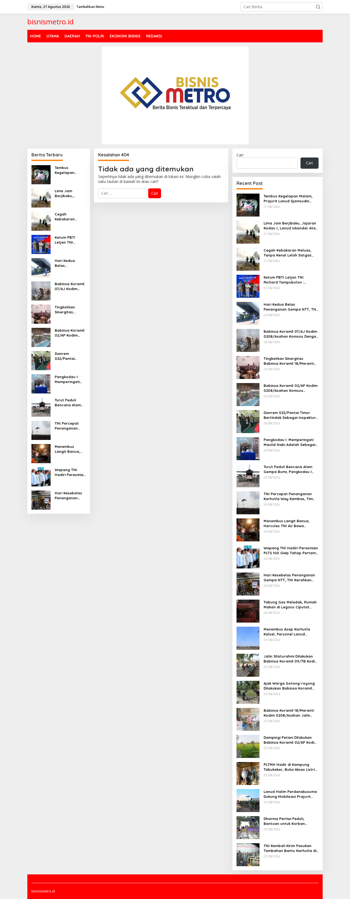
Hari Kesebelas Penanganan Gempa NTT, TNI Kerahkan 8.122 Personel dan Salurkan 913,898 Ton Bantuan (70, 495)
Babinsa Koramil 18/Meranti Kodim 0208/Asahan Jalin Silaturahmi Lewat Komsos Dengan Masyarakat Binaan (289, 713)
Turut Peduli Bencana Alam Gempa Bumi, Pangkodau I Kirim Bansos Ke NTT (69, 402)
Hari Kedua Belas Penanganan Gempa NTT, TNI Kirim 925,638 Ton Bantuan (70, 263)
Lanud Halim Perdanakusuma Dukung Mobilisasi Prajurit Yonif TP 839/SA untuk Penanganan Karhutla (290, 794)
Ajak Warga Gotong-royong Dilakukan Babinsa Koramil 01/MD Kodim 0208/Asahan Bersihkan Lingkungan (289, 686)
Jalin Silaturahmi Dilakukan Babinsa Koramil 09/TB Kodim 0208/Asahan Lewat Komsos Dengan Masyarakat (291, 659)
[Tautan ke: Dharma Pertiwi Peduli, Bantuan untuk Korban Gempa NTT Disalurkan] (248, 827)
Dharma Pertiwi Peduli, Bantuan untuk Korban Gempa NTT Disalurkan (284, 821)
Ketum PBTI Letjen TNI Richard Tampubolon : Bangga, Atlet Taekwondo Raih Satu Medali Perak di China (69, 240)
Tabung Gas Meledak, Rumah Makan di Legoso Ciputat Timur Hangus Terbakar (290, 604)
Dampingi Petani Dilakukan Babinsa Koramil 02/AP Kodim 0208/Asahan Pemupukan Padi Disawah (290, 740)
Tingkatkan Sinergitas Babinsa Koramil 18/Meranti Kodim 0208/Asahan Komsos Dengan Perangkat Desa (69, 309)
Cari (240, 154)
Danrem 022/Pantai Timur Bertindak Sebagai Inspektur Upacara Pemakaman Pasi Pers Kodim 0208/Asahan (70, 356)
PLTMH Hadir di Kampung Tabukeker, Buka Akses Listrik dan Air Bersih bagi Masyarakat (290, 767)
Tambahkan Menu (90, 6)
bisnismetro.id (50, 22)
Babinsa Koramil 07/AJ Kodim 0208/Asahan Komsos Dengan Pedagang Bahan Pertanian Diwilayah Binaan (70, 286)
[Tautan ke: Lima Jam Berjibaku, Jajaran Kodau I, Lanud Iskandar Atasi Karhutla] (41, 197)
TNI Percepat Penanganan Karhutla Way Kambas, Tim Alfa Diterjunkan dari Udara (69, 426)
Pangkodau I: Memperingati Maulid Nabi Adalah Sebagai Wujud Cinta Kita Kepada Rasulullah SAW (70, 379)
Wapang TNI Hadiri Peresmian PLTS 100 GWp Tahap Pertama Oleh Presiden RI (70, 472)
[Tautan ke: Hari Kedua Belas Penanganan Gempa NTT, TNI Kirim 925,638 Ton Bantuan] (41, 267)
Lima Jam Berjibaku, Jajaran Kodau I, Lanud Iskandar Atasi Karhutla (70, 193)
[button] (318, 6)
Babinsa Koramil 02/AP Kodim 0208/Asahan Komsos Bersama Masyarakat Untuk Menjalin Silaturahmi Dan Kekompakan (69, 333)
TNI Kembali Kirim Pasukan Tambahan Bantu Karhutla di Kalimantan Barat (290, 848)
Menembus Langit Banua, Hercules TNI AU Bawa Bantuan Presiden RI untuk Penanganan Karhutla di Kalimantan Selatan (69, 449)
